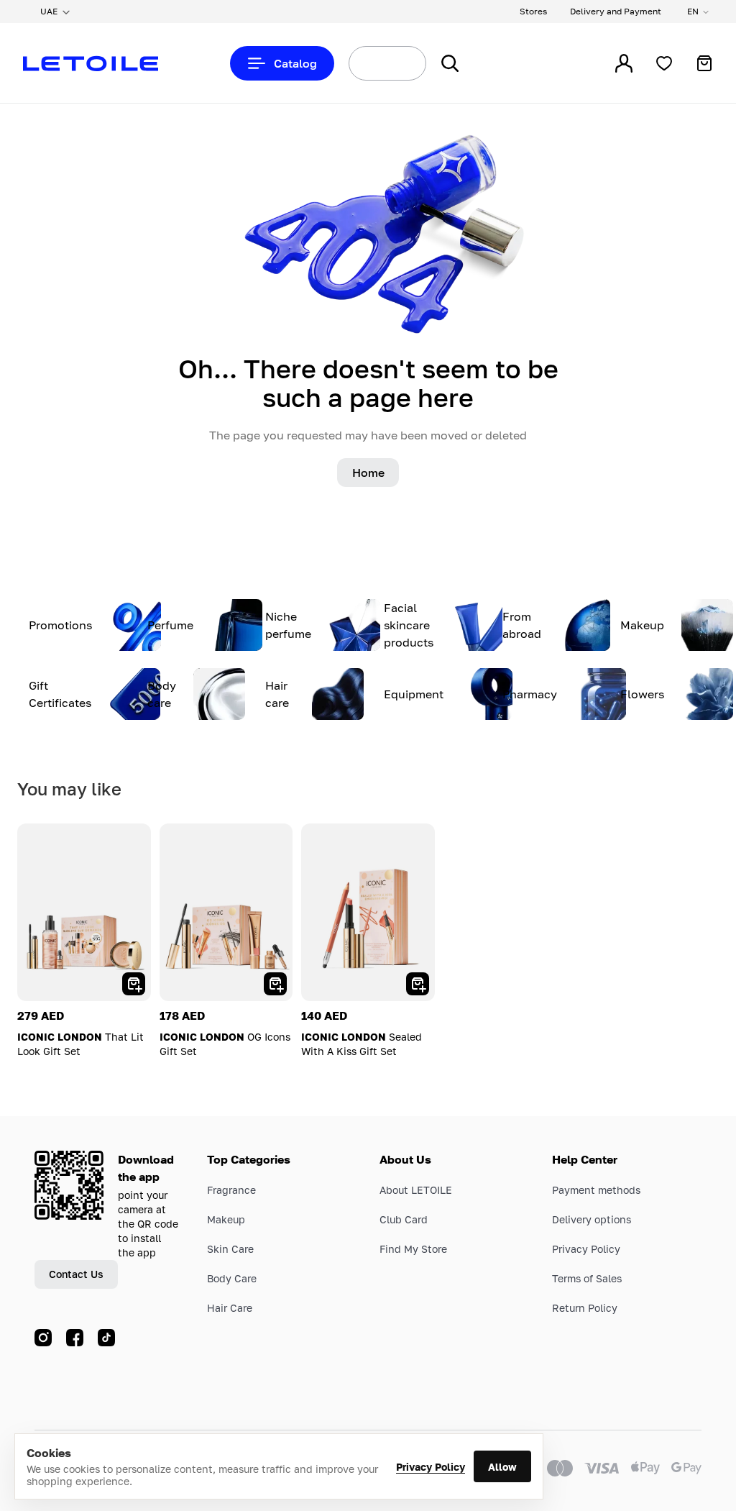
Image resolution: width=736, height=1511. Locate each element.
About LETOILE (416, 1190)
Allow (502, 1467)
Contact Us (76, 1274)
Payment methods (596, 1190)
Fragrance (231, 1190)
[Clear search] (398, 63)
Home (368, 472)
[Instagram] (43, 1337)
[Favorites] (664, 63)
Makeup (226, 1219)
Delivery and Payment (615, 11)
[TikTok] (106, 1337)
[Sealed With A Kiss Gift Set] (368, 912)
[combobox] (360, 63)
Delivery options (591, 1219)
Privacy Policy (430, 1467)
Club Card (404, 1219)
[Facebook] (74, 1337)
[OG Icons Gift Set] (226, 912)
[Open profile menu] (623, 63)
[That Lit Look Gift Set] (84, 912)
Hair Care (229, 1308)
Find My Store (413, 1249)
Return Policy (584, 1308)
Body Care (232, 1278)
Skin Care (230, 1249)
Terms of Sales (587, 1278)
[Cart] (704, 63)
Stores (533, 11)
